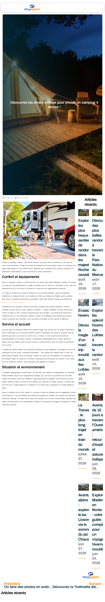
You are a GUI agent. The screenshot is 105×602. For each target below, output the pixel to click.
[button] (84, 7)
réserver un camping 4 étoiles (12, 302)
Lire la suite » (82, 294)
